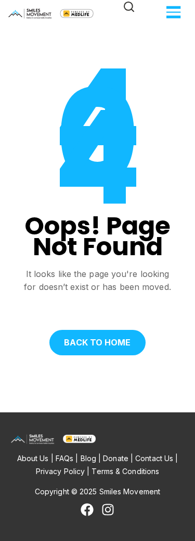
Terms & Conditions (125, 471)
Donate (115, 458)
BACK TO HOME (97, 342)
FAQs (64, 458)
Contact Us (154, 458)
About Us (33, 458)
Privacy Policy (60, 471)
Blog (88, 458)
